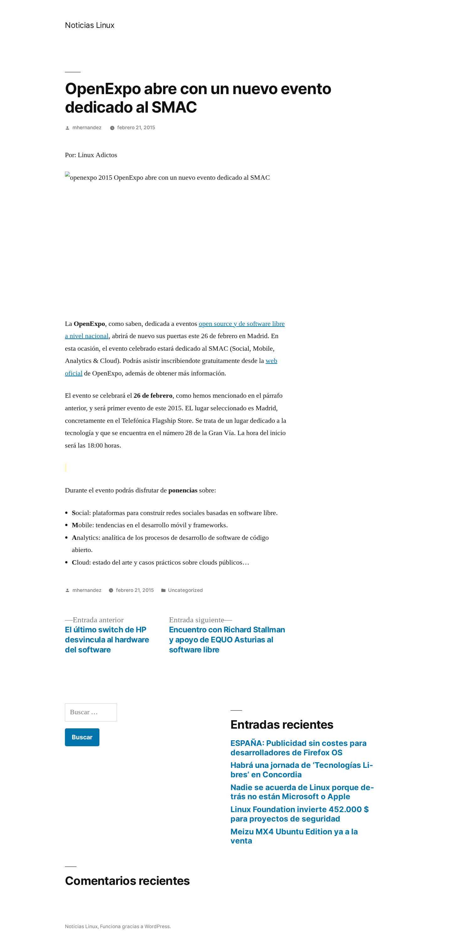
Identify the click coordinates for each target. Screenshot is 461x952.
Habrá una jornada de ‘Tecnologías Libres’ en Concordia (301, 769)
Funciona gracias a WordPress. (135, 926)
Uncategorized (185, 590)
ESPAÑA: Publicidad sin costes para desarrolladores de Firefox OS (298, 747)
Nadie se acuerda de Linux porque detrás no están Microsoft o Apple (302, 792)
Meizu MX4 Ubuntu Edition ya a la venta (294, 836)
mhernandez (87, 127)
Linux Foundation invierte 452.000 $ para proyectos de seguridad (299, 814)
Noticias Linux (89, 25)
